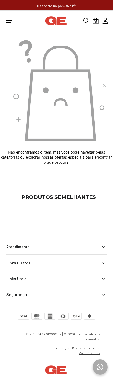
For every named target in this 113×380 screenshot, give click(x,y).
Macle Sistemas (89, 353)
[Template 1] (56, 20)
